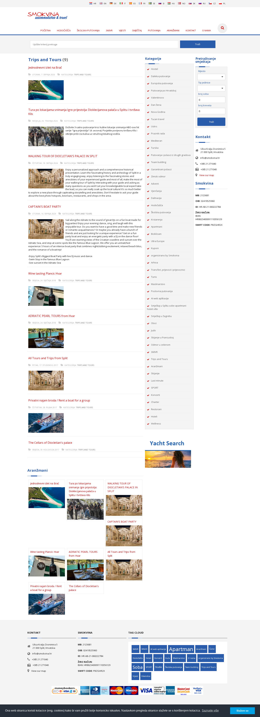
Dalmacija (156, 198)
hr (95, 3)
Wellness (156, 423)
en (105, 3)
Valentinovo (157, 97)
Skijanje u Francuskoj (162, 337)
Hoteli (154, 416)
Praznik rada (158, 133)
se (154, 3)
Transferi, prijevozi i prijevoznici (168, 269)
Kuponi (155, 248)
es (134, 3)
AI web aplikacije (160, 298)
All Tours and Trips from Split (48, 358)
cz (214, 3)
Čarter (212, 649)
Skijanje (155, 373)
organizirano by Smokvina (165, 255)
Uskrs (154, 126)
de (115, 3)
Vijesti (135, 676)
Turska (154, 147)
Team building (158, 162)
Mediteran (156, 140)
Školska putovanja (161, 212)
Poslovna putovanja (162, 291)
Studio (158, 667)
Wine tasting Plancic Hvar (45, 273)
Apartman (181, 649)
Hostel (154, 69)
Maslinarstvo (158, 284)
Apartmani (156, 226)
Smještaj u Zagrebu (161, 316)
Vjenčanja (156, 191)
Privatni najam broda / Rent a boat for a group (59, 400)
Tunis (154, 276)
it (125, 3)
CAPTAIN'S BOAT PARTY (44, 207)
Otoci (154, 323)
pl (224, 3)
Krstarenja (156, 219)
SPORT (154, 387)
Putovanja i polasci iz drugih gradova (170, 155)
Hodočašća (157, 205)
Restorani (156, 409)
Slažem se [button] (242, 710)
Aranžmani (157, 366)
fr (144, 3)
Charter (155, 402)
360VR (154, 352)
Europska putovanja (162, 83)
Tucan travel (157, 119)
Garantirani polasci (161, 169)
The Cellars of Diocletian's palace (50, 443)
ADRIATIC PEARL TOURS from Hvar (51, 316)
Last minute (157, 380)
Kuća (167, 658)
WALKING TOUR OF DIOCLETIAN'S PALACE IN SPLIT (62, 156)
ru (204, 3)
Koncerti (155, 395)
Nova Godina (158, 111)
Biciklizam (156, 233)
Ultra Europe (157, 241)
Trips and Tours (82, 74)
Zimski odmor (158, 176)
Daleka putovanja (160, 76)
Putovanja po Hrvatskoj (163, 90)
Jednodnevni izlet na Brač (45, 67)
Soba (138, 667)
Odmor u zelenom (160, 344)
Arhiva (154, 262)
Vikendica (145, 676)
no (183, 3)
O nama (191, 658)
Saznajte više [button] (210, 710)
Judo (153, 330)
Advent (155, 183)
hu (173, 3)
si (163, 3)
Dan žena (156, 104)
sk (194, 3)
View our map (206, 175)
